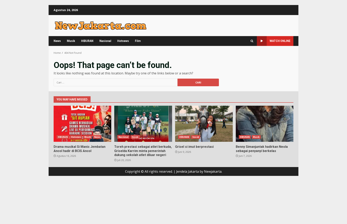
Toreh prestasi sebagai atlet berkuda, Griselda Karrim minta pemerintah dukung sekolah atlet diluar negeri (143, 124)
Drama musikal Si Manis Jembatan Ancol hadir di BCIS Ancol (82, 124)
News (57, 41)
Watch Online (280, 41)
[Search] (252, 41)
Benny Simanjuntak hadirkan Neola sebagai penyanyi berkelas (264, 124)
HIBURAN (87, 41)
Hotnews (123, 41)
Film (138, 41)
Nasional (105, 41)
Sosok (135, 137)
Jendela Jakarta (188, 171)
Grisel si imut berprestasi (204, 124)
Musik (71, 41)
